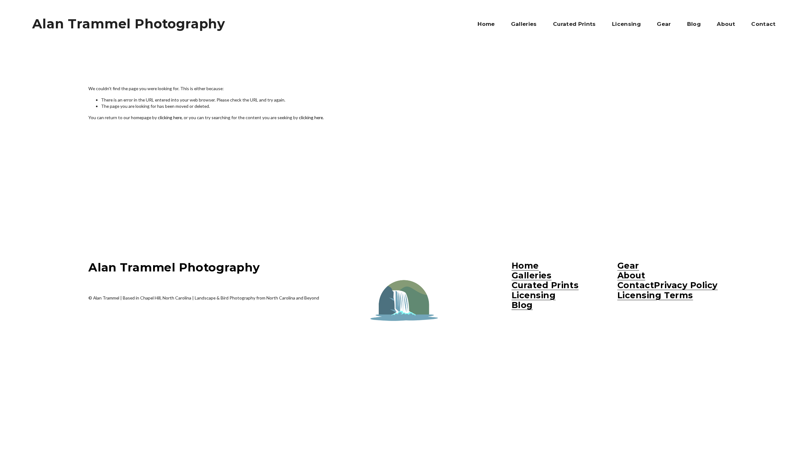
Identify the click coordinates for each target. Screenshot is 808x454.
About (726, 24)
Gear (664, 24)
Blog (694, 24)
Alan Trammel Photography (128, 24)
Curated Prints (574, 24)
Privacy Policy (685, 285)
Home (486, 24)
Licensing (626, 24)
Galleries (524, 24)
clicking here (170, 117)
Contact (763, 24)
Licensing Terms (655, 295)
